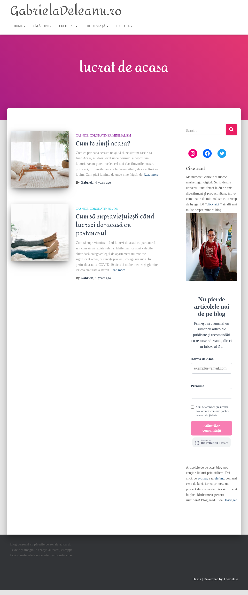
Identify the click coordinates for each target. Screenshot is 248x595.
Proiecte (123, 26)
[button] (24, 26)
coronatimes (100, 135)
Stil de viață (95, 26)
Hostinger (230, 500)
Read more (151, 174)
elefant (219, 478)
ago (103, 182)
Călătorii (41, 26)
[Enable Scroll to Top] (238, 585)
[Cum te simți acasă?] (40, 159)
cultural (67, 26)
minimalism (121, 135)
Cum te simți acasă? (103, 143)
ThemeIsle (231, 579)
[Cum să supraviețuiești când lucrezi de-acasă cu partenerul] (40, 232)
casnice (82, 135)
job (115, 208)
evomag (203, 478)
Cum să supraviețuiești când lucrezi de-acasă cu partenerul (115, 225)
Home (18, 26)
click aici (213, 204)
